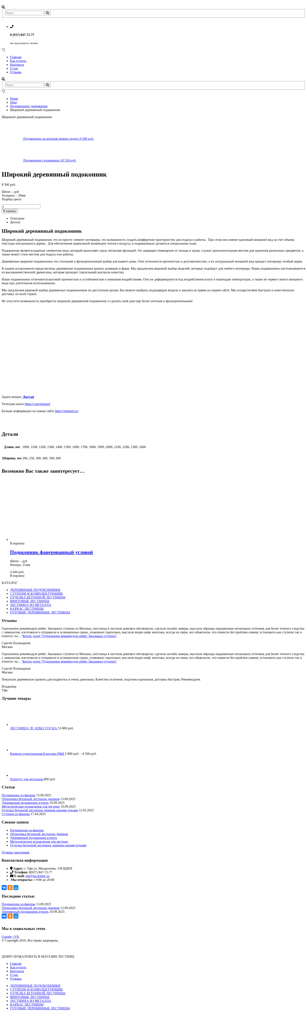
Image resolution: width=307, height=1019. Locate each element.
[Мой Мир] (15, 887)
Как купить (18, 61)
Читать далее (69, 636)
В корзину (9, 211)
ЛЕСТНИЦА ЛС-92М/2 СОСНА (34, 728)
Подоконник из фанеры (18, 795)
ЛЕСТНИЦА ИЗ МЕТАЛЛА (30, 605)
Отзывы (16, 72)
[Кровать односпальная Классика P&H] (157, 741)
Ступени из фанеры (16, 814)
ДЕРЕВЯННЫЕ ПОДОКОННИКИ (35, 590)
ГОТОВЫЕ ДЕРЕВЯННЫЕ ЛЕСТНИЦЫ (40, 612)
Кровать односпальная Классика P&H (37, 753)
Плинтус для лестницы (27, 779)
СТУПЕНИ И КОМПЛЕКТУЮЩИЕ (36, 593)
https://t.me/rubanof (37, 404)
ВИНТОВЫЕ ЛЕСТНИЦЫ (29, 601)
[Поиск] (47, 13)
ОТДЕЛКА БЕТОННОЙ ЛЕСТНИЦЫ (37, 597)
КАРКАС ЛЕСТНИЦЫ (27, 608)
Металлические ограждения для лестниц (31, 806)
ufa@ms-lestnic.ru (37, 876)
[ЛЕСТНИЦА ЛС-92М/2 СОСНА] (157, 715)
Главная (15, 57)
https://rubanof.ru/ (66, 411)
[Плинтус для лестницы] (157, 766)
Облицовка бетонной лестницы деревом (31, 799)
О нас (14, 68)
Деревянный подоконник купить (25, 802)
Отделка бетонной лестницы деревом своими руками (40, 810)
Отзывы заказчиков (15, 852)
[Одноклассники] (10, 887)
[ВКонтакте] (4, 887)
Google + (8, 936)
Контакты (17, 64)
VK (16, 936)
